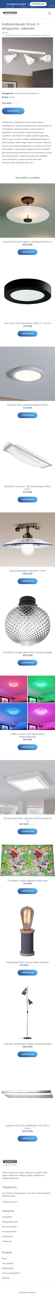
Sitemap (6, 1278)
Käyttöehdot (8, 1268)
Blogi (4, 1258)
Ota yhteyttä (8, 1263)
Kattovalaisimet (32, 93)
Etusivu (5, 32)
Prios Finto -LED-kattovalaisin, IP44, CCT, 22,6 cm (27, 323)
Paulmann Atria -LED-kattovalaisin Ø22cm (27, 405)
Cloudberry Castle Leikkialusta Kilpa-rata (27, 880)
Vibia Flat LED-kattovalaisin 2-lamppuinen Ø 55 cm (27, 241)
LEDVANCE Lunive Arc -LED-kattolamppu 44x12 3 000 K (27, 488)
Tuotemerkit (7, 1236)
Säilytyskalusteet (10, 1221)
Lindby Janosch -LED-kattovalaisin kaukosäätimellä (27, 735)
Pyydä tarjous (38, 4)
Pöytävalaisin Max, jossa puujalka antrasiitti (27, 962)
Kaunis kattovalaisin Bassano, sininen (27, 570)
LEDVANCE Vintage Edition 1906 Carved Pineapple (27, 652)
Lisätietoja (13, 111)
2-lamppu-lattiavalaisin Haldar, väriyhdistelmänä (27, 1044)
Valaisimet (19, 93)
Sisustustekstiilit (9, 1231)
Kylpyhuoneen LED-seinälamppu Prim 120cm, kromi (28, 1127)
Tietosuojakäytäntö (11, 1273)
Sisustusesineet (9, 1226)
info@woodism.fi (10, 1202)
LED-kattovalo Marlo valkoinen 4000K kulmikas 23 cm (27, 819)
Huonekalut (7, 1217)
